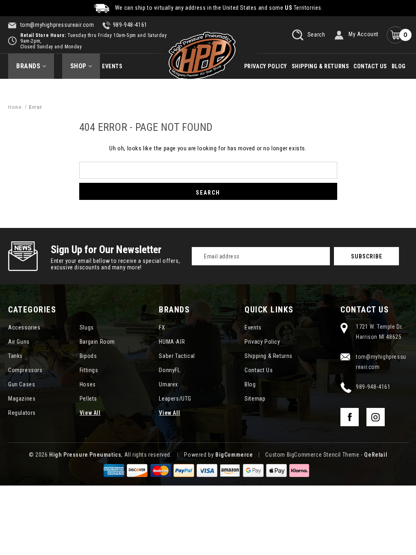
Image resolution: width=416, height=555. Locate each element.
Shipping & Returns (320, 66)
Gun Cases (21, 384)
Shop (78, 66)
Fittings (89, 370)
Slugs (87, 327)
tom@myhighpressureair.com (56, 25)
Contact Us (370, 66)
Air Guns (19, 341)
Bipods (88, 356)
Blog (399, 66)
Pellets (88, 398)
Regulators (22, 413)
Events (112, 66)
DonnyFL (169, 370)
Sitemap (255, 398)
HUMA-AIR (172, 341)
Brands (28, 66)
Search (315, 34)
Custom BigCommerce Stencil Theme (312, 454)
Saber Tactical (177, 356)
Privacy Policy (265, 66)
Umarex (168, 384)
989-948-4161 (130, 25)
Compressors (25, 370)
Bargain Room (97, 341)
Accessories (24, 327)
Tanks (15, 356)
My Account (364, 34)
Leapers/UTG (175, 398)
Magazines (21, 398)
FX (162, 327)
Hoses (88, 384)
